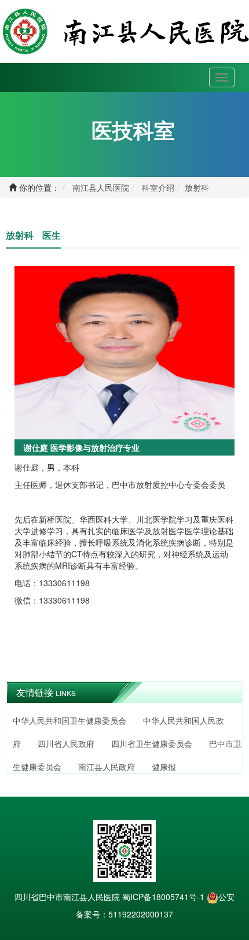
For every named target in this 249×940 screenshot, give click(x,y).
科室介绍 (158, 187)
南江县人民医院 (100, 187)
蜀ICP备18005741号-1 (163, 896)
